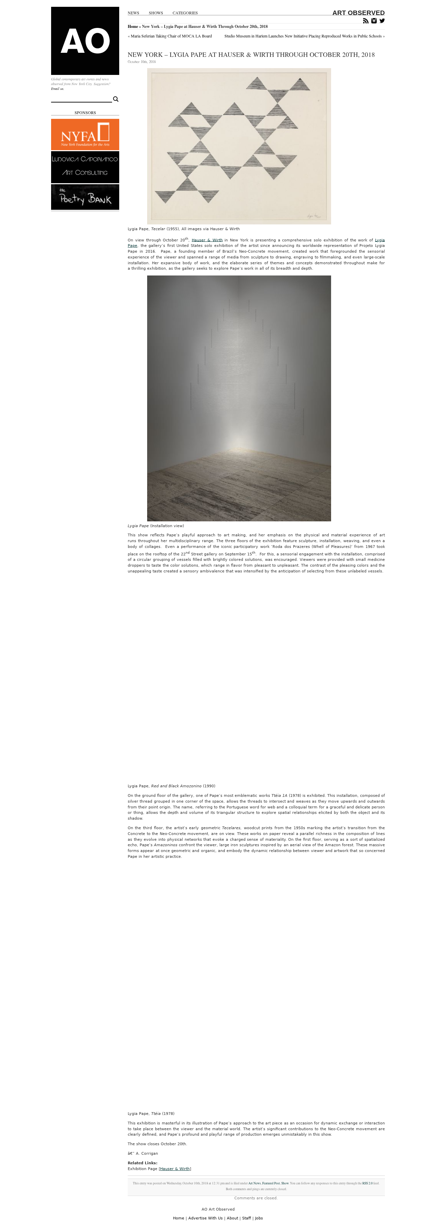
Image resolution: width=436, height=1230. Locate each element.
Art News (254, 1183)
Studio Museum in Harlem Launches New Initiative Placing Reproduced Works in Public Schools (303, 35)
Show (285, 1183)
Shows (156, 12)
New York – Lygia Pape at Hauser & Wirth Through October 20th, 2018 (251, 54)
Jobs (259, 1218)
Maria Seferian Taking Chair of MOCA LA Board (171, 35)
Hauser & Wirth (207, 240)
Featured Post (271, 1183)
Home (133, 26)
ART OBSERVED (358, 12)
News (133, 12)
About (232, 1218)
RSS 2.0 (367, 1183)
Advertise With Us (205, 1218)
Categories (185, 12)
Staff (246, 1218)
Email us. (57, 88)
